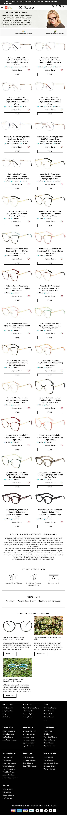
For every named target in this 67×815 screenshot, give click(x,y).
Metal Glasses (48, 757)
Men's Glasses (7, 798)
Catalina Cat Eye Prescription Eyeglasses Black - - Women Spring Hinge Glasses (50, 213)
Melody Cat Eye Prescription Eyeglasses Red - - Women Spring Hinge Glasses (17, 437)
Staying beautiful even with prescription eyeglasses (13, 680)
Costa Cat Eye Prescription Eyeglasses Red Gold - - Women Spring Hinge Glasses (50, 288)
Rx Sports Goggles (9, 766)
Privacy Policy (27, 717)
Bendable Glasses (49, 766)
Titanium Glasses (49, 769)
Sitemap (53, 805)
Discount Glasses (49, 740)
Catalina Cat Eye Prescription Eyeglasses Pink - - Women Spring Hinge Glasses (50, 251)
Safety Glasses (7, 757)
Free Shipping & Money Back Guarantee (31, 1)
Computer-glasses (50, 746)
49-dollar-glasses (29, 740)
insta (41, 810)
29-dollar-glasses (28, 746)
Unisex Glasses (7, 789)
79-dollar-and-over (29, 731)
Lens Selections (8, 708)
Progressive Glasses (29, 760)
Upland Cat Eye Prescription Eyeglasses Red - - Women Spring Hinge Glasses (50, 363)
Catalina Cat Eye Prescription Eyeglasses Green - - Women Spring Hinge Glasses (17, 251)
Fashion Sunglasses (9, 775)
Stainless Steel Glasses (51, 763)
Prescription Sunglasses (10, 778)
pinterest (46, 810)
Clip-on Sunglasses (9, 769)
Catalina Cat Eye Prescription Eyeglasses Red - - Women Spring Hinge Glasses (17, 288)
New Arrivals (48, 731)
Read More (10, 653)
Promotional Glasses (50, 737)
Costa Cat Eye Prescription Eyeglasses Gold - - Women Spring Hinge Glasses (17, 213)
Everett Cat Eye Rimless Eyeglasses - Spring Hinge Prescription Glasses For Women (17, 176)
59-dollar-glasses (29, 737)
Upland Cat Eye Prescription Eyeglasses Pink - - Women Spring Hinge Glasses (17, 325)
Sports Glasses (7, 760)
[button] (28, 70)
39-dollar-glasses (29, 743)
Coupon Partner (49, 717)
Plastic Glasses (48, 760)
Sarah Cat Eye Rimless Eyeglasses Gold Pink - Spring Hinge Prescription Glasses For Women (50, 139)
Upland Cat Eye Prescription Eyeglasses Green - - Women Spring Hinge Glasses (50, 325)
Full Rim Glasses (8, 737)
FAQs (45, 720)
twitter (50, 810)
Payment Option (28, 714)
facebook (37, 810)
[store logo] (27, 7)
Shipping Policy (7, 711)
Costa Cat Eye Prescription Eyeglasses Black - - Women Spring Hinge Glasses (50, 176)
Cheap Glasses (48, 743)
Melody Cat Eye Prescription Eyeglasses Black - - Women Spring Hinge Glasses (50, 400)
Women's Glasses (8, 795)
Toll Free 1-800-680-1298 (10, 1)
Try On (17, 74)
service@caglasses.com (52, 601)
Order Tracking (48, 711)
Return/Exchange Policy (31, 708)
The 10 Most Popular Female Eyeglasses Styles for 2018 (13, 638)
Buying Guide (48, 714)
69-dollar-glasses (29, 734)
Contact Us (6, 717)
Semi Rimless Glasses (9, 740)
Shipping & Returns (50, 708)
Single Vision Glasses (30, 766)
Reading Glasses (28, 757)
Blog (4, 714)
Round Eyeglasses (9, 734)
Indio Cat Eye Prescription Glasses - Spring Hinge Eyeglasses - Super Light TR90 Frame (50, 475)
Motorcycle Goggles (9, 763)
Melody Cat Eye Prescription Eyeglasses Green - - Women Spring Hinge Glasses (17, 475)
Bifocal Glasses (28, 763)
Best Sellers (47, 734)
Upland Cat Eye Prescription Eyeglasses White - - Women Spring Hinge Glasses (17, 400)
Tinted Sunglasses (8, 772)
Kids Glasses (7, 792)
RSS (54, 810)
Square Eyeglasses (9, 731)
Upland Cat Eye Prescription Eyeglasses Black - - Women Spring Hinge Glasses (17, 363)
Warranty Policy (28, 711)
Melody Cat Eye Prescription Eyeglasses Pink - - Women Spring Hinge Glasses (50, 437)
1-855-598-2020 (29, 601)
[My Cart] (63, 6)
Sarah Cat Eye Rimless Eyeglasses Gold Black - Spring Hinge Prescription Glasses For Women (17, 139)
